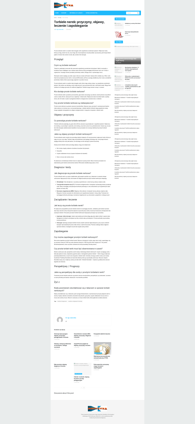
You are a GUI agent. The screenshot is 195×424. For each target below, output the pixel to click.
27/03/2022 (68, 29)
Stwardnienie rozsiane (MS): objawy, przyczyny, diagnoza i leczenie (82, 335)
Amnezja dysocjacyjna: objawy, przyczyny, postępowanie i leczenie (61, 335)
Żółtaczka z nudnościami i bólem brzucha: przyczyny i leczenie (132, 77)
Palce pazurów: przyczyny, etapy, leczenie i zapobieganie (101, 366)
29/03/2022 (77, 347)
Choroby (63, 13)
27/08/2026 (118, 62)
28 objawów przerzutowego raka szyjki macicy (126, 94)
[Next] (84, 388)
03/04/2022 (77, 339)
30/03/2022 (57, 349)
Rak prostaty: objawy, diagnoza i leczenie (60, 365)
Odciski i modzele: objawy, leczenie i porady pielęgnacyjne (82, 378)
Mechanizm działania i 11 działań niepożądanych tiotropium (132, 69)
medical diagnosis (62, 301)
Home (57, 13)
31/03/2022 (96, 335)
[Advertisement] (113, 5)
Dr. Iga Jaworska (59, 29)
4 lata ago (128, 35)
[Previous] (81, 388)
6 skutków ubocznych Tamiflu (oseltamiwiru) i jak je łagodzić (133, 86)
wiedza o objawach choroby (75, 301)
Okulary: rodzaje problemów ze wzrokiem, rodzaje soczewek (62, 345)
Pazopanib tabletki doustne (102, 334)
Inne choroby (65, 17)
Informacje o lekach (76, 13)
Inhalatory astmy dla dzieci (133, 23)
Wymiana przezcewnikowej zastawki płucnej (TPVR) (102, 357)
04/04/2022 (57, 339)
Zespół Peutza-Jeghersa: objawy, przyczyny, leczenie (82, 344)
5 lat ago (128, 25)
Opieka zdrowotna (91, 13)
